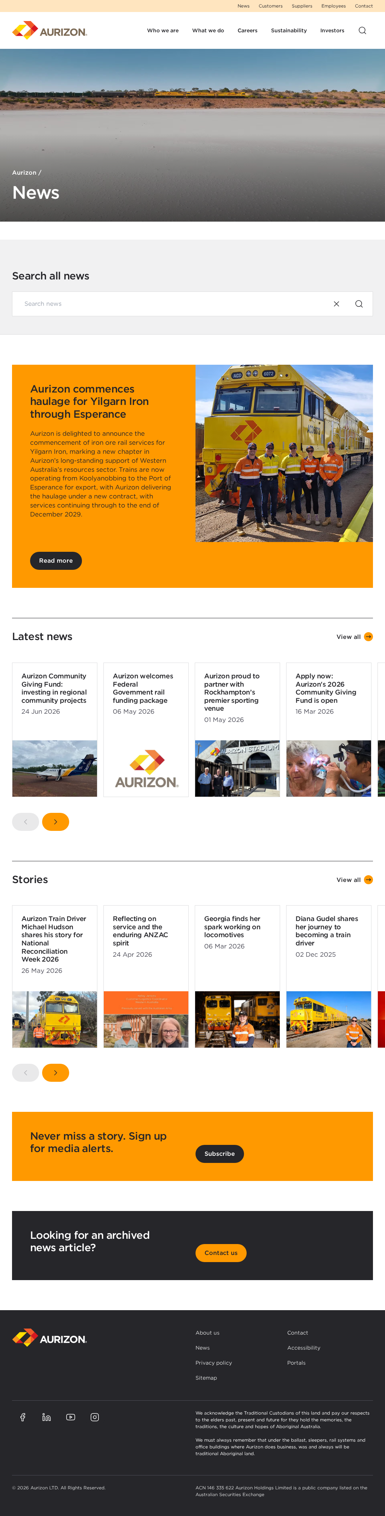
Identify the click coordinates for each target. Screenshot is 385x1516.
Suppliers (302, 6)
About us (208, 1333)
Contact (364, 6)
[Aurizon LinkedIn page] (46, 1417)
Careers (248, 30)
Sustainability (289, 30)
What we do (208, 30)
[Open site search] (362, 30)
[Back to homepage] (49, 1337)
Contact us (221, 1252)
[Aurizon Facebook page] (22, 1417)
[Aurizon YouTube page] (70, 1417)
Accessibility (303, 1348)
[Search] (359, 304)
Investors (332, 30)
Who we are (163, 30)
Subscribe (220, 1153)
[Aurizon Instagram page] (94, 1417)
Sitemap (206, 1378)
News (244, 6)
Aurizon (24, 172)
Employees (333, 6)
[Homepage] (49, 30)
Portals (296, 1363)
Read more (56, 560)
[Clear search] (336, 304)
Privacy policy (214, 1363)
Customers (271, 6)
